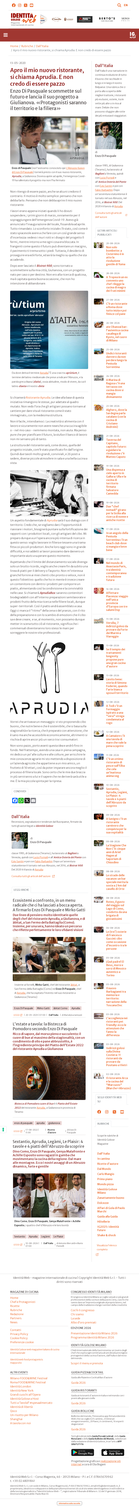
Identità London (20, 1386)
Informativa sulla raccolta (69, 1503)
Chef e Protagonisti (22, 1302)
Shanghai (16, 1419)
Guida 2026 (78, 1382)
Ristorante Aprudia (38, 397)
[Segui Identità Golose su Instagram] (19, 5)
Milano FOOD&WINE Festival (28, 1378)
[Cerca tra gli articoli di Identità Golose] (120, 5)
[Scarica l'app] (82, 1452)
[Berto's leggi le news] (85, 19)
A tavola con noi (20, 1423)
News (13, 1322)
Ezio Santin (18, 861)
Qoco (13, 1411)
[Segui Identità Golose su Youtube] (31, 5)
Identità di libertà (21, 1407)
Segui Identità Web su (109, 1099)
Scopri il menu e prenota (87, 1363)
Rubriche (27, 46)
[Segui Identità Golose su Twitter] (25, 5)
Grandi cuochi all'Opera (25, 1394)
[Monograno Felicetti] (107, 19)
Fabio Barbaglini (43, 861)
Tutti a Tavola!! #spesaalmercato (31, 1402)
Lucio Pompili (40, 857)
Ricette (14, 1306)
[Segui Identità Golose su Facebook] (14, 5)
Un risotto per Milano (24, 1415)
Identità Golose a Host (24, 1398)
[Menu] (5, 35)
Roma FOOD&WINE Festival (28, 1382)
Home (14, 46)
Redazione (17, 1314)
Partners (16, 1318)
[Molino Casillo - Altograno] (40, 19)
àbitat (74, 984)
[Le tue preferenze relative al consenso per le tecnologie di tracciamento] (3, 1129)
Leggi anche (21, 889)
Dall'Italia (42, 46)
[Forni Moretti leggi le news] (62, 19)
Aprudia (44, 372)
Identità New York (21, 1390)
